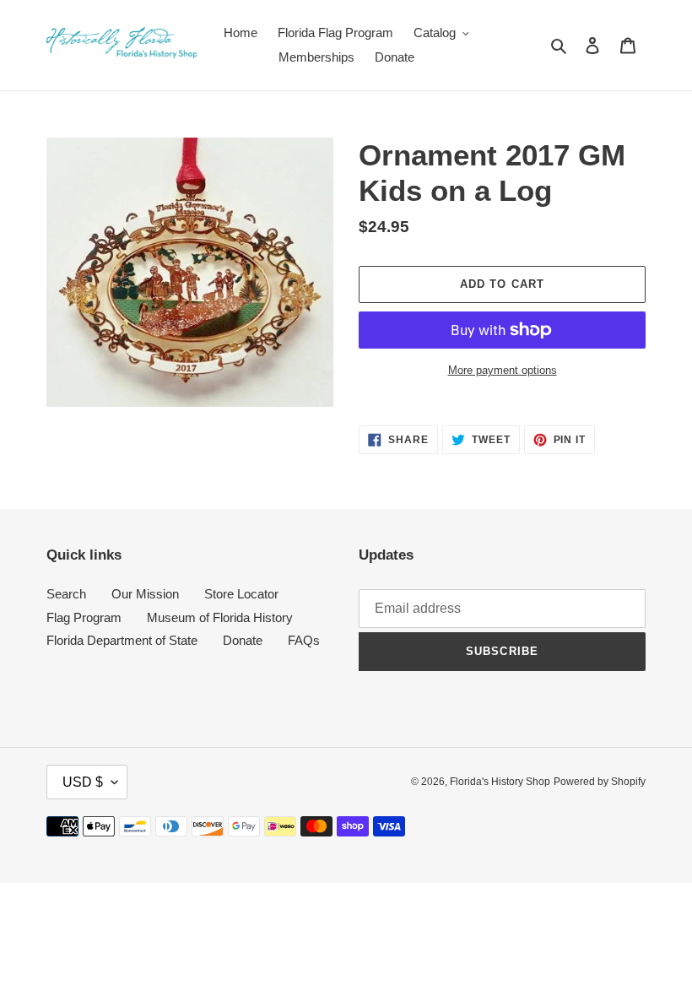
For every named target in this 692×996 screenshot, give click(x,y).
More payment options (502, 370)
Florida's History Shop (500, 782)
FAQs (304, 640)
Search (66, 594)
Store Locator (241, 594)
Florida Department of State (121, 640)
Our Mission (145, 594)
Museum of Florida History (220, 617)
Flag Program (84, 617)
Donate (242, 640)
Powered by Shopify (600, 782)
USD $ (82, 782)
